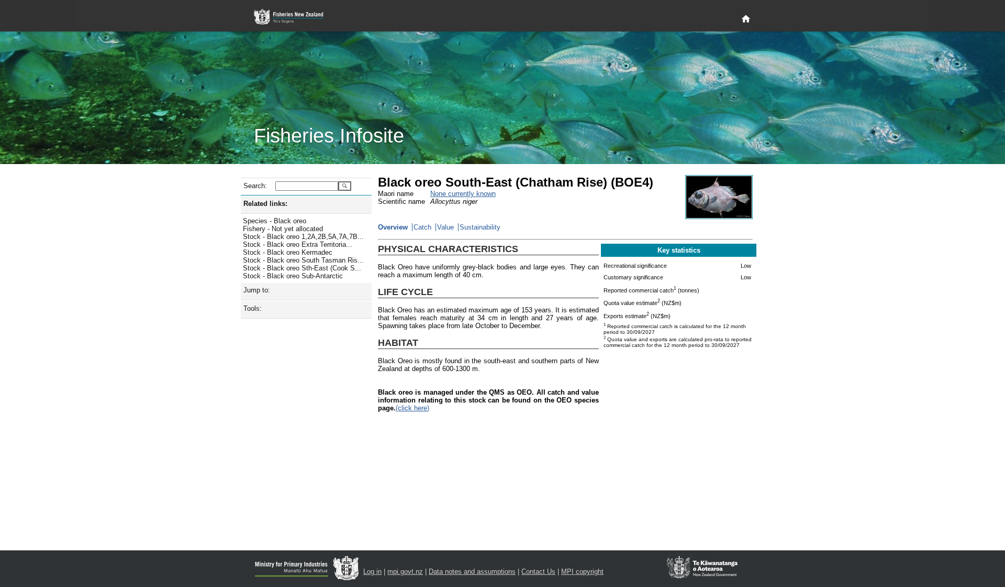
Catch (422, 227)
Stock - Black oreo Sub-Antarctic (293, 276)
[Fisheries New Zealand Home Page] (294, 17)
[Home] (746, 19)
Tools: (252, 308)
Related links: (265, 204)
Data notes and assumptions (472, 571)
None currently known (463, 194)
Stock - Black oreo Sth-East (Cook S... (302, 268)
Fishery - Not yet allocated (283, 229)
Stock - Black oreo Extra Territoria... (297, 244)
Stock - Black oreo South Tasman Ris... (303, 260)
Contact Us (538, 571)
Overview (393, 227)
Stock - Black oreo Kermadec (287, 252)
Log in (372, 571)
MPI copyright (582, 571)
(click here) (412, 408)
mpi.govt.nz (405, 571)
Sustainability (480, 227)
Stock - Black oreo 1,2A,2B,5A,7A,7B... (303, 237)
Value (445, 227)
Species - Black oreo (274, 221)
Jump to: (256, 290)
